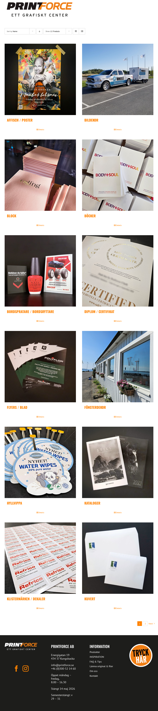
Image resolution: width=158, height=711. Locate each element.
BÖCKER (90, 215)
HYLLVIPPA (14, 503)
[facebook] (16, 668)
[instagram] (26, 668)
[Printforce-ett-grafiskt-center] (21, 644)
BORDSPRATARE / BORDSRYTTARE (30, 311)
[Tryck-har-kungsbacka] (140, 644)
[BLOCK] (40, 175)
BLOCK (11, 215)
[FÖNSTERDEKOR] (117, 366)
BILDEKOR (91, 120)
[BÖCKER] (117, 175)
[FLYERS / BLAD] (40, 366)
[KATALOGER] (117, 462)
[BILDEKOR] (117, 79)
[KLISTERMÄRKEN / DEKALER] (40, 558)
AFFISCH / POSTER (20, 120)
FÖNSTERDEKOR (95, 407)
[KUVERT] (117, 558)
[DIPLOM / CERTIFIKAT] (117, 271)
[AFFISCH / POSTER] (40, 79)
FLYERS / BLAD (17, 407)
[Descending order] (39, 31)
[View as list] (82, 31)
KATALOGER (92, 503)
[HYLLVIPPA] (40, 462)
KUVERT (89, 598)
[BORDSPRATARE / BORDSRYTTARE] (40, 271)
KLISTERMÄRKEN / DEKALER (26, 598)
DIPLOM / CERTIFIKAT (99, 311)
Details (41, 129)
